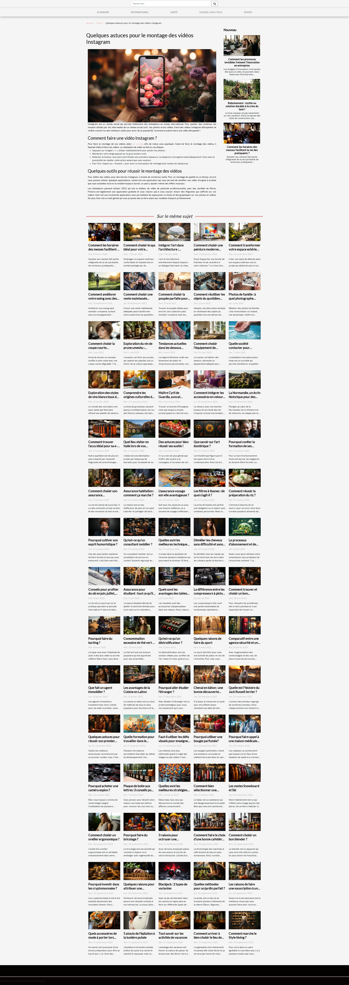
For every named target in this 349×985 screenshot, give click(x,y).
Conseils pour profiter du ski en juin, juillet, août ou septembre (103, 593)
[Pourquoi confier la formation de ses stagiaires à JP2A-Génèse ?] (245, 428)
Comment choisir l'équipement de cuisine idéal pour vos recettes (208, 350)
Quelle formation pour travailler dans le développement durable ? (139, 743)
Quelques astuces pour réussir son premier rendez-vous (104, 741)
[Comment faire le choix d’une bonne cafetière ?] (210, 821)
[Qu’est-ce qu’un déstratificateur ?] (174, 625)
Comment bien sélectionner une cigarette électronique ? (205, 792)
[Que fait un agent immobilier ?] (104, 674)
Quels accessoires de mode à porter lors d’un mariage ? (102, 937)
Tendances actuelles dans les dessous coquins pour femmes (173, 348)
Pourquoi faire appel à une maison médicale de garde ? (244, 741)
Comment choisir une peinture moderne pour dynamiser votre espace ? (209, 251)
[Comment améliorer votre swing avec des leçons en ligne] (104, 281)
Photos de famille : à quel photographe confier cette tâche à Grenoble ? (243, 300)
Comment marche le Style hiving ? (243, 935)
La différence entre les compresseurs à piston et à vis (209, 593)
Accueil (89, 23)
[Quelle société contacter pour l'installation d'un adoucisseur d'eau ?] (245, 330)
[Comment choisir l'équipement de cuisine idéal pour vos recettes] (210, 330)
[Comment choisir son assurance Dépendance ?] (104, 477)
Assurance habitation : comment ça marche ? (139, 493)
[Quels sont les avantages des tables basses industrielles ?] (174, 576)
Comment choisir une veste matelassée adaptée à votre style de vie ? (138, 300)
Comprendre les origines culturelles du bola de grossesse (139, 397)
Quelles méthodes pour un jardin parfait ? (209, 886)
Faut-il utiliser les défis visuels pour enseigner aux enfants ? (174, 741)
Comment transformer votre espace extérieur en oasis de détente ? (244, 249)
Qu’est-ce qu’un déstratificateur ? (170, 640)
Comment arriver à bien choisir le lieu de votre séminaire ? (208, 937)
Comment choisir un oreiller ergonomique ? (103, 837)
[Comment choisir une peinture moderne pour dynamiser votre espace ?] (210, 231)
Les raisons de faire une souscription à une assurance (244, 888)
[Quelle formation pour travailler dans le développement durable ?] (139, 723)
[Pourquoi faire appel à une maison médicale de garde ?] (245, 723)
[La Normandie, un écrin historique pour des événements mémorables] (245, 379)
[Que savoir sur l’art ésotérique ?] (210, 428)
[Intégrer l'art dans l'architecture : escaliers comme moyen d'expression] (174, 231)
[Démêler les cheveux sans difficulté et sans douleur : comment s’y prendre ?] (210, 526)
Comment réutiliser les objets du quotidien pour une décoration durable (209, 300)
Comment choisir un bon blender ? (242, 837)
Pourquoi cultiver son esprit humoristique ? (103, 542)
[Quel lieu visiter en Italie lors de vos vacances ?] (139, 428)
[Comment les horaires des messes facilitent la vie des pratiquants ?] (242, 133)
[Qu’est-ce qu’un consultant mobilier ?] (139, 526)
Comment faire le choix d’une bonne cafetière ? (209, 839)
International (140, 12)
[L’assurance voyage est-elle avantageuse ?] (174, 477)
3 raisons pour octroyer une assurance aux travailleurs (168, 841)
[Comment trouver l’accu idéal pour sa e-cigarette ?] (104, 428)
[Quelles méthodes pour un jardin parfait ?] (210, 870)
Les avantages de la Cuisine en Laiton (137, 690)
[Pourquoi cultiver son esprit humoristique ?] (104, 526)
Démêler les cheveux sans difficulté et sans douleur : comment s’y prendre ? (209, 546)
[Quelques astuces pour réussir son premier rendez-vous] (104, 723)
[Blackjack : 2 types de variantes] (174, 870)
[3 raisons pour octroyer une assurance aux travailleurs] (174, 821)
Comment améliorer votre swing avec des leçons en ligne (102, 298)
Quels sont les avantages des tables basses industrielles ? (173, 593)
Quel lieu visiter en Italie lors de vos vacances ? (136, 446)
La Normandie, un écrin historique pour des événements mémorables (244, 399)
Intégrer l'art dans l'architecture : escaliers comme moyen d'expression (172, 251)
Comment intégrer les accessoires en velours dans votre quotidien (209, 397)
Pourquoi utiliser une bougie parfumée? (208, 739)
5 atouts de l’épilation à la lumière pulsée (139, 935)
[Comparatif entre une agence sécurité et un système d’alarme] (245, 625)
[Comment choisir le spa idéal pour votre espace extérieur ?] (139, 231)
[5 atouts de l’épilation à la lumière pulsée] (139, 920)
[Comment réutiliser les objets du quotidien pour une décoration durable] (210, 281)
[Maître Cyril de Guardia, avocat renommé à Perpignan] (174, 379)
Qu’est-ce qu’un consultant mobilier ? (138, 542)
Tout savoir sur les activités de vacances (173, 935)
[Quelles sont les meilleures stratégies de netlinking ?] (174, 772)
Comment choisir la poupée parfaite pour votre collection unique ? (174, 300)
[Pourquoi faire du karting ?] (104, 625)
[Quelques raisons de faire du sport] (210, 625)
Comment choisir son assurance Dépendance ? (102, 495)
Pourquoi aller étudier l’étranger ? (174, 690)
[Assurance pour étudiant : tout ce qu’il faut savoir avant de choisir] (139, 576)
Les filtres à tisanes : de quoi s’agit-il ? (209, 493)
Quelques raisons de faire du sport (207, 640)
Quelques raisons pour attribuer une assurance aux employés (139, 890)
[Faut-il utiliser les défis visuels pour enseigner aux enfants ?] (174, 723)
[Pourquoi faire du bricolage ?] (139, 821)
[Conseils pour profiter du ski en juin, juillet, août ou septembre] (104, 576)
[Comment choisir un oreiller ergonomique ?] (104, 821)
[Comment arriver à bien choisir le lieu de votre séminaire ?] (210, 920)
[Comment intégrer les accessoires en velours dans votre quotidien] (210, 379)
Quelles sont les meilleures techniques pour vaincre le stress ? (174, 544)
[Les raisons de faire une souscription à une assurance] (245, 870)
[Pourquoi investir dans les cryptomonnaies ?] (104, 870)
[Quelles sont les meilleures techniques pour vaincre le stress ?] (174, 526)
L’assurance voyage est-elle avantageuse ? (174, 493)
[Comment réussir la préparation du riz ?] (245, 477)
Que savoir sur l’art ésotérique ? (207, 444)
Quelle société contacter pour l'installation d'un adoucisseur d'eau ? (242, 350)
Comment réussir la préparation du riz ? (242, 493)
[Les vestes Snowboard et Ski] (245, 772)
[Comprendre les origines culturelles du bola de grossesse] (139, 379)
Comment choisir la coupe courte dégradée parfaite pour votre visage (101, 350)
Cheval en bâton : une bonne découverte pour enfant (208, 692)
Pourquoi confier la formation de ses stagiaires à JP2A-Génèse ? (242, 448)
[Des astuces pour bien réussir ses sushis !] (174, 428)
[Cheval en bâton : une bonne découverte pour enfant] (210, 674)
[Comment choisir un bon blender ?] (245, 821)
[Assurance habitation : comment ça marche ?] (139, 477)
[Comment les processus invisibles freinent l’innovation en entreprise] (242, 45)
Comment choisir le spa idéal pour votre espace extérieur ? (139, 249)
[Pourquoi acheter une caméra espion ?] (104, 772)
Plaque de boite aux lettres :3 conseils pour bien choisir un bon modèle (139, 792)
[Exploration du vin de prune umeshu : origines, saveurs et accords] (139, 330)
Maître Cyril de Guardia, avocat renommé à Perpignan (174, 397)
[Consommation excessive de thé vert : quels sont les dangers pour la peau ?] (139, 625)
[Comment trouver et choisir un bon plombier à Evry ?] (245, 576)
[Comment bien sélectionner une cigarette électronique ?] (210, 772)
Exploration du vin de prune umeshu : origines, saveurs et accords (138, 350)
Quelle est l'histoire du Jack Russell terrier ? (244, 690)
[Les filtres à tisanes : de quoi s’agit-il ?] (210, 477)
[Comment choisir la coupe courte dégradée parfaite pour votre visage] (104, 330)
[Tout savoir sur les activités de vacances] (174, 920)
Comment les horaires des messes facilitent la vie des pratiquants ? (242, 150)
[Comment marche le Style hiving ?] (245, 920)
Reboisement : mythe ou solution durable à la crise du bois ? (242, 106)
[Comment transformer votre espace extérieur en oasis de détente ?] (245, 231)
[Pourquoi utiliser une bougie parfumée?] (210, 723)
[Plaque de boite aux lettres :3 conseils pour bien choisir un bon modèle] (139, 772)
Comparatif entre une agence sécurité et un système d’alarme (244, 643)
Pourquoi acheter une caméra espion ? (103, 788)
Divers (248, 12)
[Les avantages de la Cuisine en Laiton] (139, 674)
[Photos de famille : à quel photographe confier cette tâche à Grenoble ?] (245, 281)
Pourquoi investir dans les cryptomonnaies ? (103, 886)
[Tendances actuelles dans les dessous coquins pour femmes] (174, 330)
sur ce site (137, 144)
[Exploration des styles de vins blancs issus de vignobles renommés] (104, 379)
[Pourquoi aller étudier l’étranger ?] (174, 674)
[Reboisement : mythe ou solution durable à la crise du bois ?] (242, 89)
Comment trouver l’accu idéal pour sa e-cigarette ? (102, 446)
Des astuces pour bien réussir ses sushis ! (174, 444)
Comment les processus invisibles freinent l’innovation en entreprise (242, 62)
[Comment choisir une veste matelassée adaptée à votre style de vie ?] (139, 281)
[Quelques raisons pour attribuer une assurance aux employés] (139, 870)
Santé (174, 12)
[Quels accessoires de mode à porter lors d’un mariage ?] (104, 920)
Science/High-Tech (210, 12)
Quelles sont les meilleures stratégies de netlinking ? (173, 790)
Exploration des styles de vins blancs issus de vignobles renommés (103, 397)
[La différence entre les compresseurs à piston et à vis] (210, 576)
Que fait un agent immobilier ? (100, 690)
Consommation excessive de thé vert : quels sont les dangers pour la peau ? (139, 645)
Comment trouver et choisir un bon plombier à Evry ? (243, 593)
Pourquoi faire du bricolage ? (136, 837)
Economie (103, 12)
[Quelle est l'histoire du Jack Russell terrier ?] (245, 674)
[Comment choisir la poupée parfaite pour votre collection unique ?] (174, 281)
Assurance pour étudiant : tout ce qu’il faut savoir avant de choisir (138, 595)
